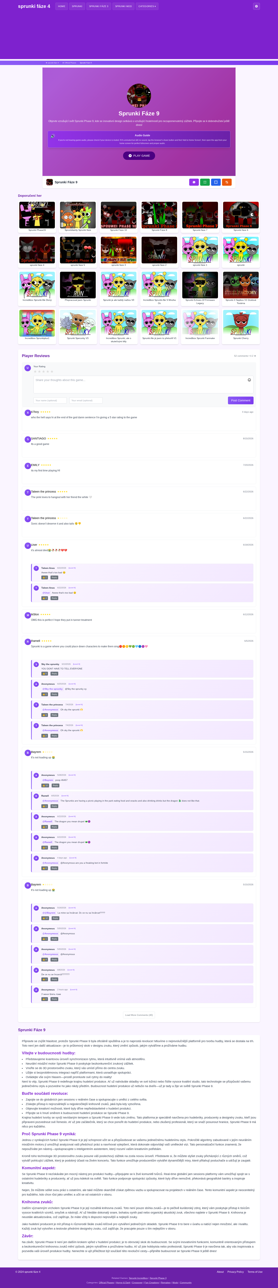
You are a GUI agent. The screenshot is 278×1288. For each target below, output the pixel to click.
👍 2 (45, 577)
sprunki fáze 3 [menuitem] (98, 6)
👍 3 (45, 715)
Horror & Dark (123, 1282)
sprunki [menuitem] (77, 6)
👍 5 (45, 673)
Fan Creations (151, 1282)
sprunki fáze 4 (34, 6)
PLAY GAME (141, 155)
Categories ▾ (147, 6)
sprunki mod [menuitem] (123, 6)
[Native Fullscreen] (205, 182)
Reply (47, 425)
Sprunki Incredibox (138, 1278)
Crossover (137, 1282)
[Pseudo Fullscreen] (216, 182)
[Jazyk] (256, 6)
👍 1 (45, 806)
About (220, 1272)
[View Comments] (194, 182)
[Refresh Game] (227, 182)
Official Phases (106, 1282)
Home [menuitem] (61, 6)
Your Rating (39, 366)
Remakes (166, 1282)
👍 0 (45, 847)
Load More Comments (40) (139, 1015)
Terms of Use (255, 1272)
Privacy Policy (235, 1272)
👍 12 (45, 785)
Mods (175, 1282)
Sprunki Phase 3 (158, 1278)
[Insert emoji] (249, 380)
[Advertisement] (139, 36)
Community (186, 1282)
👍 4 (45, 598)
